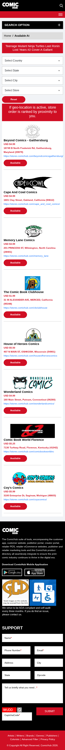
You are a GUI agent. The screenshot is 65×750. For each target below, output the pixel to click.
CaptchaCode (12, 715)
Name (8, 638)
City (39, 663)
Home (7, 35)
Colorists (14, 739)
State (7, 675)
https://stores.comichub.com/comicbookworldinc (29, 451)
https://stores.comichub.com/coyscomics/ (25, 499)
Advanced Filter (30, 739)
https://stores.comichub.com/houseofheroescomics (30, 355)
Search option (17, 25)
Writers (20, 735)
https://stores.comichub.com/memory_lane (26, 256)
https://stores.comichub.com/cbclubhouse (25, 307)
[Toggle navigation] (60, 14)
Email (40, 650)
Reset (13, 99)
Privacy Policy (47, 739)
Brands (30, 735)
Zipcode (41, 675)
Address (8, 663)
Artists (11, 735)
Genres (40, 735)
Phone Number (12, 650)
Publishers (51, 735)
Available (15, 162)
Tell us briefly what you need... (20, 687)
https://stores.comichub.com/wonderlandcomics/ (29, 403)
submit (50, 711)
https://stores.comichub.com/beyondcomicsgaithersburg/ (33, 156)
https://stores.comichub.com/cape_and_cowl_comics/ (32, 204)
